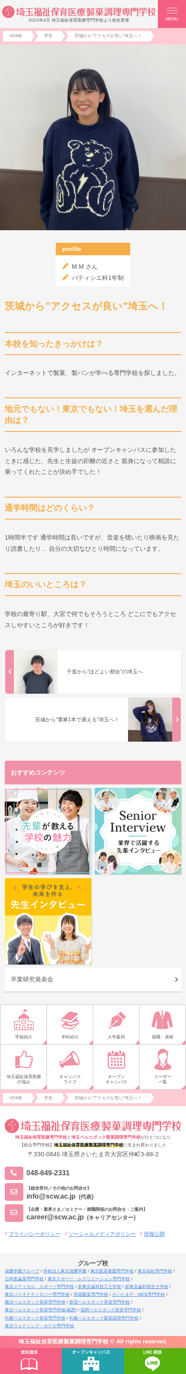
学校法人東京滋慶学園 (65, 1271)
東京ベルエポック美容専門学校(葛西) (41, 1309)
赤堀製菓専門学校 (91, 1294)
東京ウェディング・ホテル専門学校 (39, 1325)
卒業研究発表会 (32, 979)
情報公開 (154, 1234)
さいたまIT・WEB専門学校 (138, 1294)
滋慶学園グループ (22, 1271)
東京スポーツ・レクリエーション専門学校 (89, 1278)
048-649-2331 (48, 1173)
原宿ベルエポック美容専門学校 (99, 1302)
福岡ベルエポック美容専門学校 (110, 1309)
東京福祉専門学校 (155, 1271)
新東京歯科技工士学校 (99, 1286)
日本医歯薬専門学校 (24, 1278)
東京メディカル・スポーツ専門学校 (39, 1286)
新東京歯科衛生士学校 (146, 1286)
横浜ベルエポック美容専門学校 (35, 1302)
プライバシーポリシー (35, 1234)
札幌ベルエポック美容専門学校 (35, 1318)
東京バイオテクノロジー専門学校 (37, 1294)
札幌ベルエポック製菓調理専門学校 (103, 1318)
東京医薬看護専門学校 (112, 1271)
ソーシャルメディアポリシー (102, 1234)
